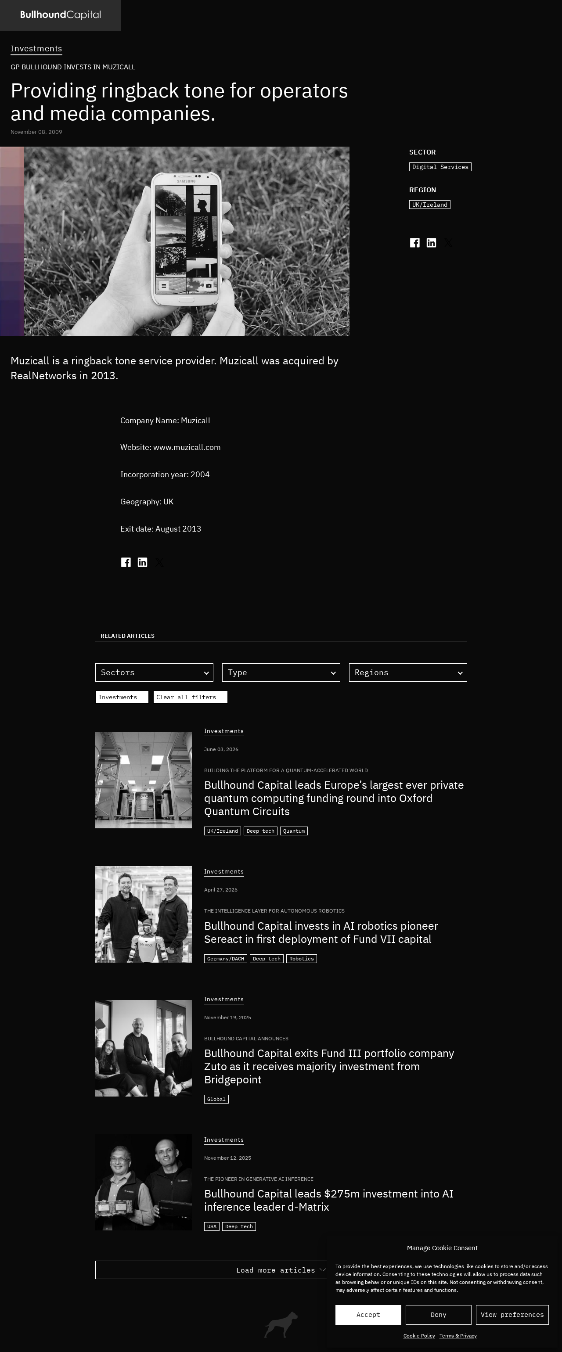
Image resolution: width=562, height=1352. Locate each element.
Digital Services (440, 167)
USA (211, 1226)
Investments (36, 48)
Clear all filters (186, 697)
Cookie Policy (419, 1335)
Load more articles (275, 1270)
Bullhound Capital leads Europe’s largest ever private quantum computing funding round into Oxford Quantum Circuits (334, 797)
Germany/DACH (225, 958)
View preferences (512, 1314)
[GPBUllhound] (60, 15)
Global (216, 1099)
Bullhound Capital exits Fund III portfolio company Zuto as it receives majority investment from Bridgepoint (329, 1066)
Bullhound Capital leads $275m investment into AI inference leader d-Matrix (329, 1200)
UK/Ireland (429, 205)
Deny (439, 1314)
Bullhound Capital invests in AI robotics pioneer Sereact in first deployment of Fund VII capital (321, 932)
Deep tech (260, 830)
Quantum (294, 830)
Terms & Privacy (458, 1335)
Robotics (301, 958)
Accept (368, 1314)
